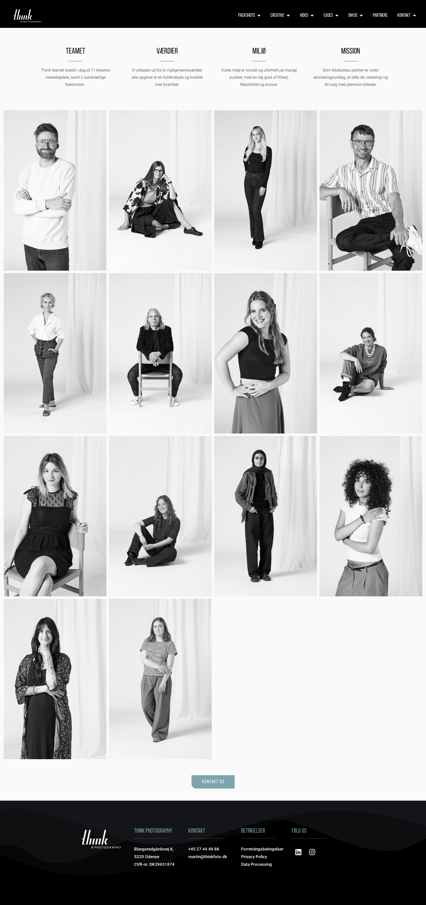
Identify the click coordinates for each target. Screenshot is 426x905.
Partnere (380, 15)
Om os (352, 15)
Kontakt (403, 15)
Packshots (246, 15)
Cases (328, 15)
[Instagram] (312, 852)
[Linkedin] (298, 852)
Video (304, 15)
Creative (277, 15)
